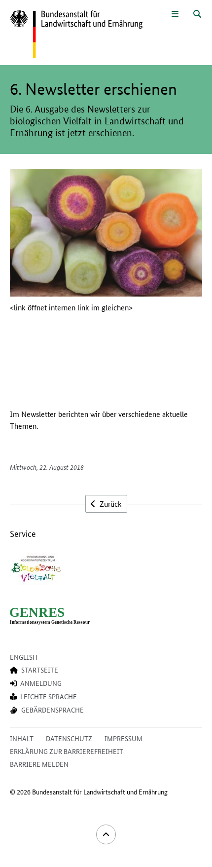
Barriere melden (39, 764)
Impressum (123, 738)
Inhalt (22, 738)
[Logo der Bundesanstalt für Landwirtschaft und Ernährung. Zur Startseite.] (76, 34)
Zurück (110, 503)
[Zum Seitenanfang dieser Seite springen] (106, 834)
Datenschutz (69, 738)
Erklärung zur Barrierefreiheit (66, 751)
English (23, 657)
